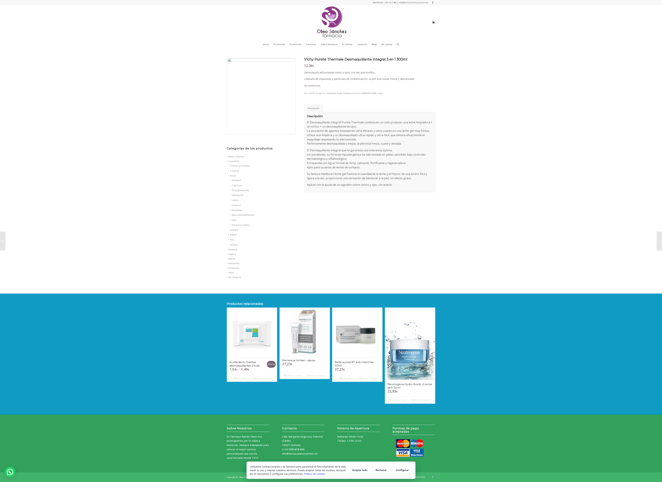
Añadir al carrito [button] (294, 375)
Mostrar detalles (264, 378)
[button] (10, 472)
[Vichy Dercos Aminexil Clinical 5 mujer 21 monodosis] (2, 241)
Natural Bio (233, 263)
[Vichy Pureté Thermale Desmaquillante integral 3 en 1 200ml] (659, 241)
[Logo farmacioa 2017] (331, 22)
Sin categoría (234, 277)
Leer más (241, 378)
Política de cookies (314, 473)
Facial (339, 93)
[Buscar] (396, 44)
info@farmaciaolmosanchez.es (300, 453)
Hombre (234, 230)
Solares (233, 244)
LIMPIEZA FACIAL (369, 93)
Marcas (231, 258)
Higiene (232, 254)
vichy (380, 93)
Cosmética (331, 93)
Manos (233, 234)
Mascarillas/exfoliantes (243, 215)
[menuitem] (266, 44)
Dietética (232, 249)
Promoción (233, 268)
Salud (231, 272)
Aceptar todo (360, 470)
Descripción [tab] (313, 108)
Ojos (234, 220)
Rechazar (381, 470)
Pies (232, 239)
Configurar (402, 470)
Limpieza (347, 93)
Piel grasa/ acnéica (241, 225)
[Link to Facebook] (432, 2)
